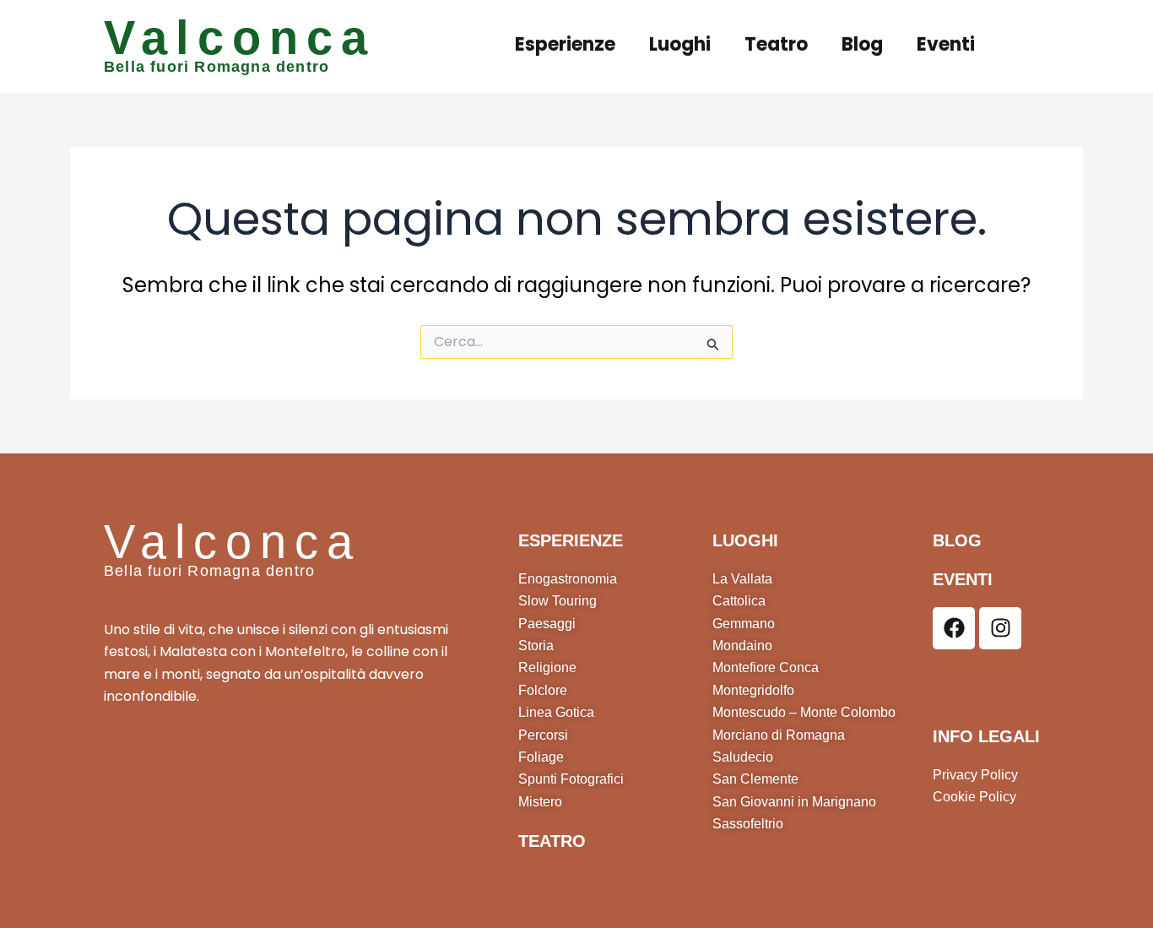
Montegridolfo (753, 690)
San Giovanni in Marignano (794, 802)
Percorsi (543, 735)
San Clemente (755, 779)
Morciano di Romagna (778, 735)
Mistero (540, 802)
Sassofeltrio (747, 824)
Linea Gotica (556, 712)
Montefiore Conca (765, 667)
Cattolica (739, 601)
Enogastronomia (567, 579)
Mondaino (742, 645)
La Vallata (742, 579)
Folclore (542, 690)
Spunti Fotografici (571, 779)
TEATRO (552, 841)
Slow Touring (557, 601)
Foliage (541, 757)
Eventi (946, 44)
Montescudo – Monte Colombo (804, 712)
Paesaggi (547, 623)
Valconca (240, 37)
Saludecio (742, 757)
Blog (862, 44)
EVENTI (963, 579)
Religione (547, 667)
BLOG (957, 540)
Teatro (776, 44)
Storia (536, 645)
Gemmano (743, 623)
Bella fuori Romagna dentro (216, 66)
